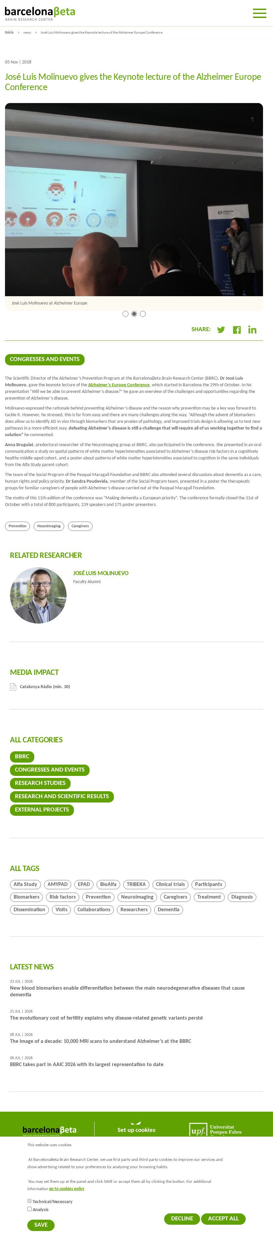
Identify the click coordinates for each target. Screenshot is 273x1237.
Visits (61, 910)
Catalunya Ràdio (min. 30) (45, 686)
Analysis (41, 1209)
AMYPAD (58, 884)
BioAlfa (108, 884)
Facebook (237, 330)
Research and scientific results (62, 797)
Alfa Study (25, 884)
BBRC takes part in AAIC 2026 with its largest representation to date (86, 1064)
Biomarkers (26, 897)
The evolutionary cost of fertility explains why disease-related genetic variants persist (106, 1018)
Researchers (134, 910)
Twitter (221, 330)
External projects (42, 810)
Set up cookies (136, 1130)
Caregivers (80, 526)
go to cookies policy (66, 1189)
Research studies (40, 783)
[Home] (40, 14)
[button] (126, 315)
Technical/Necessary (53, 1201)
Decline (182, 1219)
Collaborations (94, 910)
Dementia (168, 910)
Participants (208, 884)
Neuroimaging (49, 526)
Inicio (9, 33)
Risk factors (63, 897)
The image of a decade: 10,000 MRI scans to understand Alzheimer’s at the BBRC (100, 1041)
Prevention (17, 526)
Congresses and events (45, 359)
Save (41, 1225)
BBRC (22, 757)
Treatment (209, 897)
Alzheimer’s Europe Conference (118, 385)
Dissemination (29, 910)
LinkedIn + (255, 329)
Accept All (223, 1219)
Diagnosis (242, 897)
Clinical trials (170, 884)
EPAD (84, 884)
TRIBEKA (136, 884)
